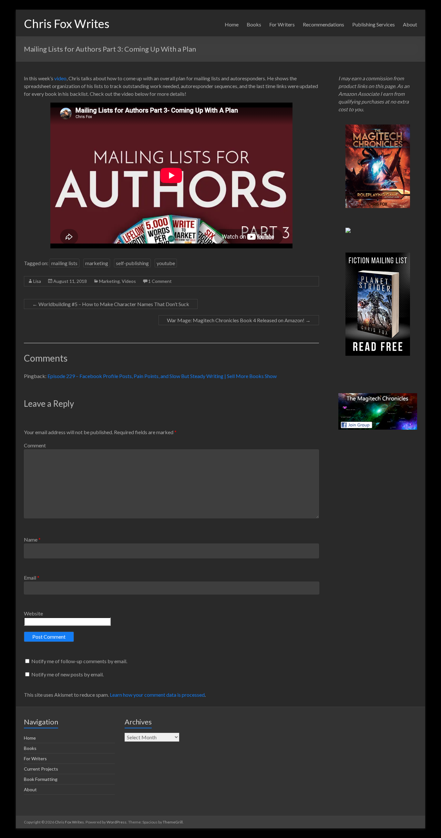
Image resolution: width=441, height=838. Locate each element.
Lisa (37, 281)
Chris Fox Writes (66, 23)
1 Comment (160, 281)
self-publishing (132, 263)
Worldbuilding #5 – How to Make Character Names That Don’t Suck (110, 304)
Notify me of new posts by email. (67, 674)
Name (32, 539)
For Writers (282, 24)
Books (254, 24)
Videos (129, 281)
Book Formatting (40, 779)
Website (33, 613)
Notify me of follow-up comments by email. (79, 661)
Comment (35, 445)
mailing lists (64, 263)
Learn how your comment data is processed (157, 695)
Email (31, 577)
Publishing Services (373, 24)
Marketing (109, 281)
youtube (166, 263)
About (410, 24)
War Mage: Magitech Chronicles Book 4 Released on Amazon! (239, 320)
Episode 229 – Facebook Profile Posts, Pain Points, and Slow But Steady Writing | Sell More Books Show (162, 376)
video (60, 78)
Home (232, 24)
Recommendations (323, 24)
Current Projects (41, 769)
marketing (96, 263)
